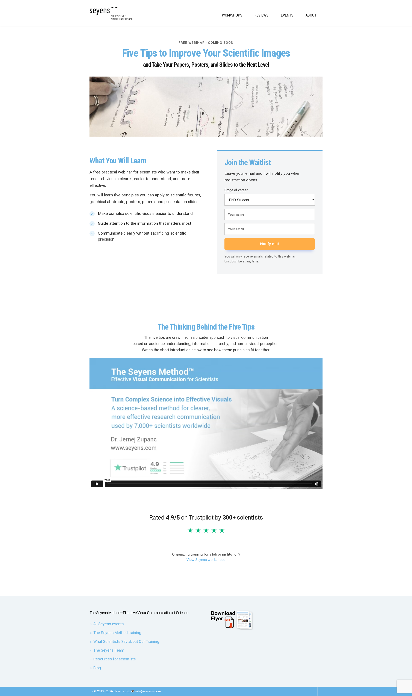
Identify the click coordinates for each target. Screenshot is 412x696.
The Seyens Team (108, 650)
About (311, 15)
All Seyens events (108, 624)
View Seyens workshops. (206, 559)
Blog (97, 668)
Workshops (232, 15)
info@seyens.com (148, 691)
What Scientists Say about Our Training (126, 641)
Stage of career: (236, 190)
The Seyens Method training (117, 632)
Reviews (261, 15)
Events (287, 15)
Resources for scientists (114, 659)
